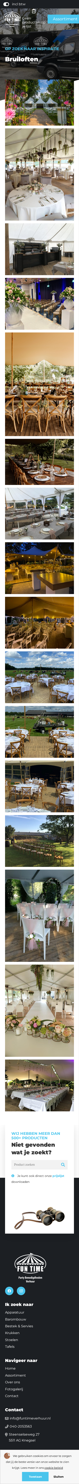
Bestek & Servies (19, 1326)
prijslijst (58, 1176)
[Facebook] (9, 1291)
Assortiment (15, 1375)
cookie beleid (53, 1467)
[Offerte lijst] (34, 11)
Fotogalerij (14, 1389)
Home (10, 1368)
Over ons (12, 1382)
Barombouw (15, 1319)
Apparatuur (14, 1312)
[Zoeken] (63, 1165)
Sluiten (59, 1476)
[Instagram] (21, 1291)
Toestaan (35, 1476)
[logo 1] (11, 19)
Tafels (10, 1347)
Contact (12, 1396)
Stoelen (11, 1340)
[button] (18, 19)
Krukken (12, 1333)
